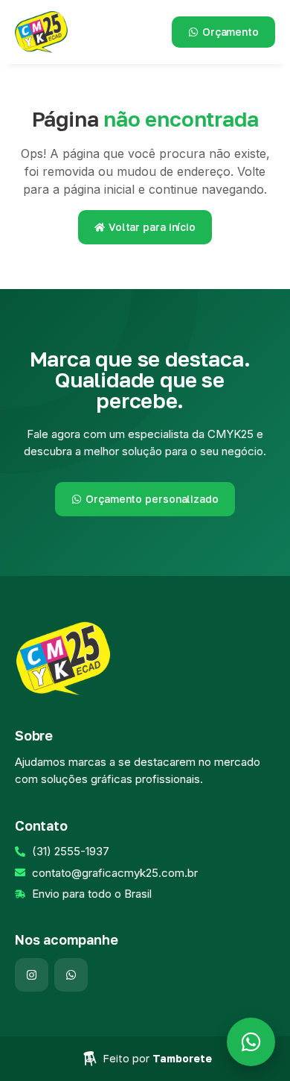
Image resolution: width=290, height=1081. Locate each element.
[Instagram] (31, 975)
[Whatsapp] (71, 975)
